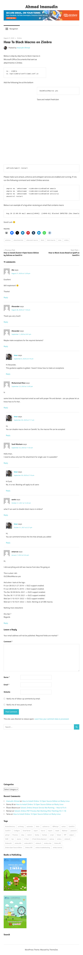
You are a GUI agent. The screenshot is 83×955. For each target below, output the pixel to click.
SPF (65, 835)
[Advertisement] (63, 65)
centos (63, 826)
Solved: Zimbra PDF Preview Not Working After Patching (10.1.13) (40, 810)
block (42, 240)
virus (59, 240)
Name (7, 677)
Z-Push (26, 839)
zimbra (66, 240)
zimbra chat (47, 843)
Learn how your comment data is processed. (52, 719)
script (52, 835)
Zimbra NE (57, 843)
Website (7, 692)
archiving (21, 826)
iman (16, 355)
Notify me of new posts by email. (19, 704)
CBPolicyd (55, 826)
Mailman (64, 831)
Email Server (27, 831)
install (57, 831)
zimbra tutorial (57, 847)
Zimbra (19, 38)
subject (71, 835)
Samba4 (44, 835)
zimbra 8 (67, 839)
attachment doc (18, 240)
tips (12, 839)
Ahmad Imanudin (41, 6)
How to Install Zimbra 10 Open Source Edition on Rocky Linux (46, 801)
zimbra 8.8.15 (28, 843)
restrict (29, 835)
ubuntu (19, 839)
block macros (51, 240)
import (50, 831)
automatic (30, 826)
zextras (51, 839)
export (36, 831)
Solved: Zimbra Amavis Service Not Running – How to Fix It (43, 807)
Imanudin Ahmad (23, 47)
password (74, 831)
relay (22, 835)
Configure (17, 831)
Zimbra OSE (28, 847)
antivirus (7, 240)
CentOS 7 (8, 831)
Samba (37, 835)
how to (43, 831)
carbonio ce (45, 826)
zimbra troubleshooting (43, 847)
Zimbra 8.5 (8, 843)
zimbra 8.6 (18, 843)
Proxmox (15, 835)
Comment (8, 641)
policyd (7, 835)
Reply (6, 297)
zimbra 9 (38, 843)
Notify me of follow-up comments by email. (23, 698)
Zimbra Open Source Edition (13, 847)
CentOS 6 (71, 826)
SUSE (6, 839)
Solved (59, 835)
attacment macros (32, 240)
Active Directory (10, 826)
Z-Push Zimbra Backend (39, 839)
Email (6, 684)
